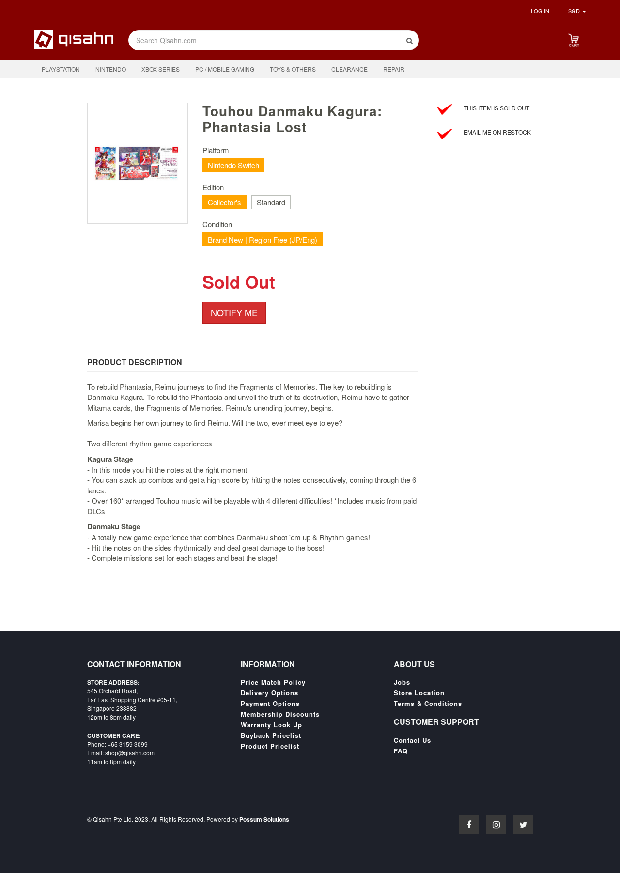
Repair (393, 69)
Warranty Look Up (271, 724)
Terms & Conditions (428, 703)
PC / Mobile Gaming (224, 69)
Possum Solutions (264, 819)
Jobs (402, 682)
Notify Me (234, 312)
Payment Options (270, 703)
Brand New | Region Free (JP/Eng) (262, 239)
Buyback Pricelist (271, 735)
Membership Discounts (280, 714)
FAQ (401, 751)
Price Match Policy (273, 682)
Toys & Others (293, 69)
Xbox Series (160, 69)
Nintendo (110, 69)
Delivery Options (269, 693)
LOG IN (540, 11)
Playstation (61, 69)
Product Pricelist (270, 746)
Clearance (349, 69)
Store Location (419, 693)
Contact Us (412, 740)
